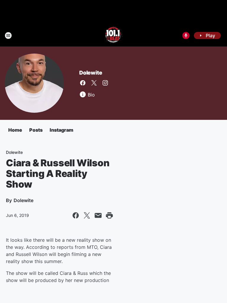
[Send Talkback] (185, 35)
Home (15, 130)
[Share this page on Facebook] (76, 215)
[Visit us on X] (94, 82)
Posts (36, 130)
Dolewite (90, 73)
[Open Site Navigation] (8, 35)
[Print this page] (109, 215)
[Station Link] (113, 35)
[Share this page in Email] (98, 215)
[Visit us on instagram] (105, 82)
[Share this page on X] (87, 215)
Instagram (61, 130)
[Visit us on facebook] (82, 82)
